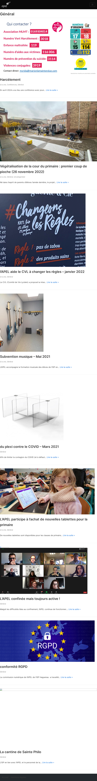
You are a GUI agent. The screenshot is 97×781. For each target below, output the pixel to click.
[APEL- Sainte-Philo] (6, 5)
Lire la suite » (52, 90)
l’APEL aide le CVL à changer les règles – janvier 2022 (42, 272)
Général (21, 85)
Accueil (5, 777)
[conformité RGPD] (47, 661)
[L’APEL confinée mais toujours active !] (43, 593)
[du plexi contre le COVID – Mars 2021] (32, 441)
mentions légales (18, 777)
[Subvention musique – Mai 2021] (22, 351)
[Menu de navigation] (92, 5)
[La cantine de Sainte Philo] (48, 690)
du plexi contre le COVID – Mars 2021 (29, 447)
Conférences (12, 85)
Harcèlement (10, 80)
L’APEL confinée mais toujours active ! (30, 599)
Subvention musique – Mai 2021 (25, 357)
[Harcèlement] (48, 74)
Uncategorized (19, 177)
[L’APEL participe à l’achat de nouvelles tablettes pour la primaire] (47, 514)
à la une (3, 85)
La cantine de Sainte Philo (20, 752)
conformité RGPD (13, 667)
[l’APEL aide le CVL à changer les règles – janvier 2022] (43, 266)
